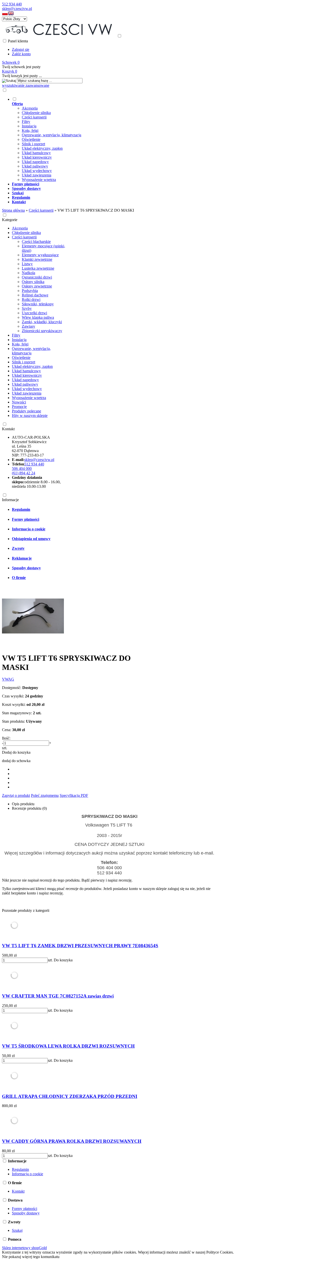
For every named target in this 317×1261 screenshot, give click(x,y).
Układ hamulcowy (36, 153)
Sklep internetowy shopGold (24, 1248)
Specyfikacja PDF (74, 795)
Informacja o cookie (28, 529)
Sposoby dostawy (26, 568)
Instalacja (29, 126)
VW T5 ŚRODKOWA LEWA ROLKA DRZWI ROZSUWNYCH (68, 1046)
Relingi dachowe (35, 295)
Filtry (26, 121)
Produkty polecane (26, 411)
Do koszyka (63, 960)
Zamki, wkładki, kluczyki (42, 322)
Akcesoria (30, 108)
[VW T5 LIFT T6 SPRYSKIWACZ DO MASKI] (33, 646)
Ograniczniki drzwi (37, 277)
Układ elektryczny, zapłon (42, 148)
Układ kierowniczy (37, 157)
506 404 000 (22, 468)
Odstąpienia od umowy (31, 539)
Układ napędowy (35, 162)
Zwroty (18, 548)
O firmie (19, 577)
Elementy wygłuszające (40, 255)
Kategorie (9, 220)
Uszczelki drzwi (34, 313)
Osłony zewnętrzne (37, 286)
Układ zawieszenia (36, 175)
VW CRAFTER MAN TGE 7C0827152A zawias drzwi (58, 996)
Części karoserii (34, 117)
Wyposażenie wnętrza (39, 179)
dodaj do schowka (16, 761)
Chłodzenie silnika (36, 113)
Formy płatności (25, 519)
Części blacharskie (36, 241)
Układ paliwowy (35, 166)
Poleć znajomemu (45, 795)
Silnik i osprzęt (33, 144)
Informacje (10, 500)
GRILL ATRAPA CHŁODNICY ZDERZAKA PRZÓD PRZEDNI (69, 1096)
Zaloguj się (20, 49)
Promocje (19, 406)
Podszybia (30, 290)
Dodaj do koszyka (16, 752)
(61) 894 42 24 (23, 473)
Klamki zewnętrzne (37, 259)
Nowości (19, 402)
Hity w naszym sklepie (30, 415)
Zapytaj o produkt (16, 795)
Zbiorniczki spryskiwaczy (42, 331)
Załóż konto (21, 54)
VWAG (8, 679)
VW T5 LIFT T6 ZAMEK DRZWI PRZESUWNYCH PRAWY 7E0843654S (80, 945)
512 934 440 (12, 4)
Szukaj (17, 1230)
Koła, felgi (30, 130)
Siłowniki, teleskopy (38, 304)
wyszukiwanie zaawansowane (25, 85)
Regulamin (21, 509)
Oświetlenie (31, 139)
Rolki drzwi (31, 299)
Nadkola (28, 273)
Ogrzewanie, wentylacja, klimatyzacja (51, 135)
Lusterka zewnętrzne (38, 268)
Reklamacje (22, 558)
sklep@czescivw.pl (17, 8)
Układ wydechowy (37, 171)
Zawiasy (28, 326)
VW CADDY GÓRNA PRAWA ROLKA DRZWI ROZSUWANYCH (71, 1141)
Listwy (27, 264)
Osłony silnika (33, 282)
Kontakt (8, 429)
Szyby (27, 308)
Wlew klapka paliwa (38, 317)
